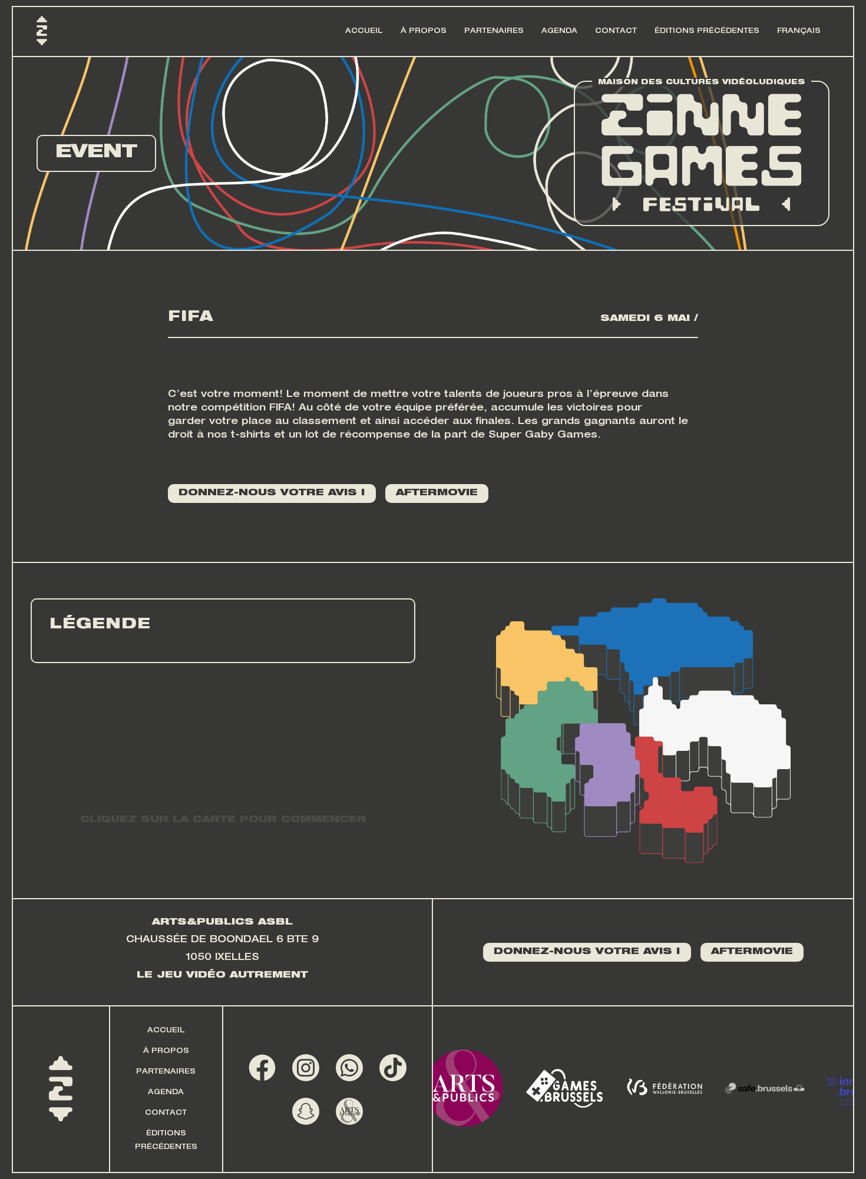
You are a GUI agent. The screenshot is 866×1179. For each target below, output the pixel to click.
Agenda (559, 31)
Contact (616, 31)
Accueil (364, 31)
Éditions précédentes (707, 31)
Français (799, 31)
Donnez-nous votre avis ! (272, 493)
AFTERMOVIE (437, 493)
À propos (424, 31)
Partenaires (494, 31)
